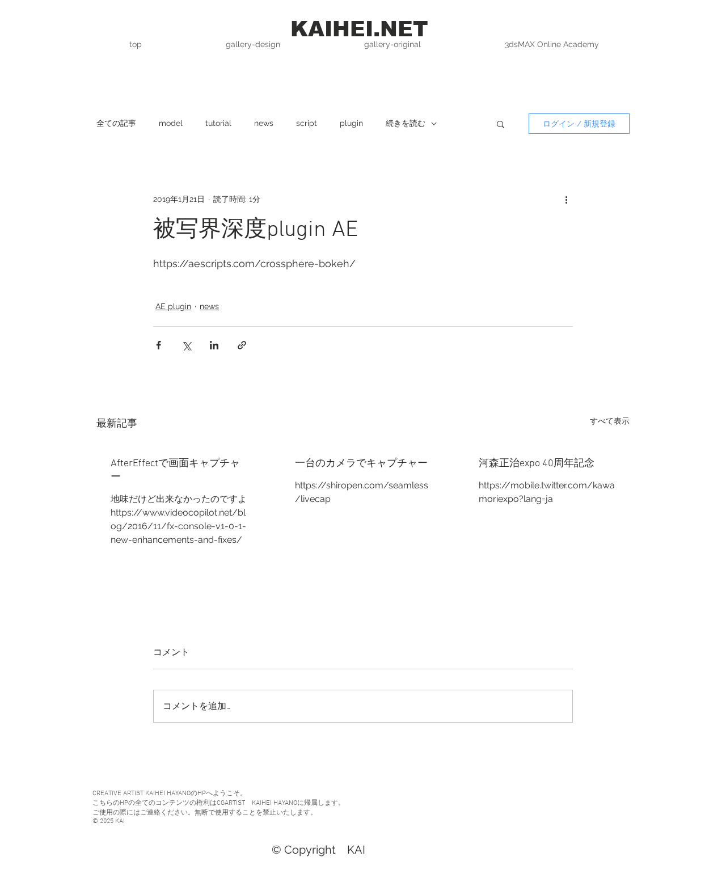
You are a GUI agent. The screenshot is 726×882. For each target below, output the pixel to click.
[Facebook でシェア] (158, 345)
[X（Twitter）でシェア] (186, 345)
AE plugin (173, 306)
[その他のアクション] (566, 199)
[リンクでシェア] (242, 345)
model (171, 123)
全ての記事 (116, 123)
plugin (351, 123)
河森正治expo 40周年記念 (536, 464)
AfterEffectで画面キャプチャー (175, 470)
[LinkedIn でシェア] (214, 345)
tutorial (218, 123)
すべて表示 (610, 420)
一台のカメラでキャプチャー (361, 464)
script (306, 123)
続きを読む (405, 123)
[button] (500, 123)
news (263, 123)
